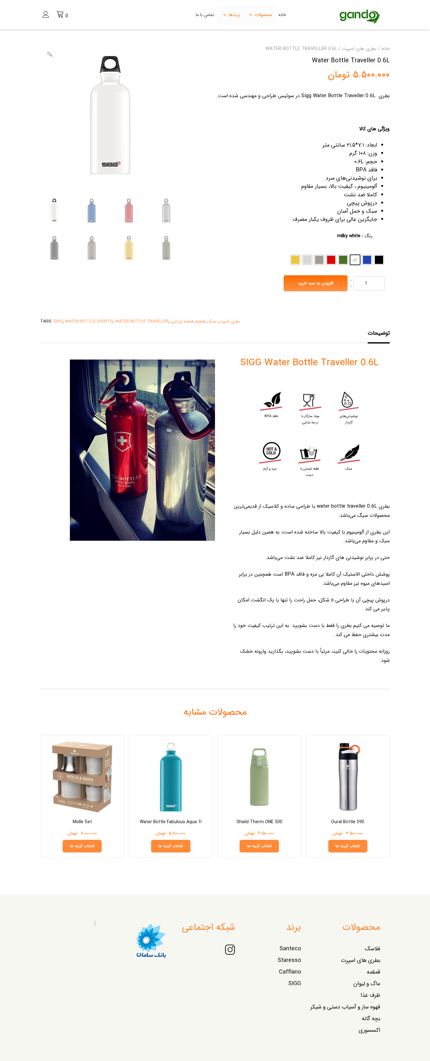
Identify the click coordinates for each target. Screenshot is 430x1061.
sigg (58, 321)
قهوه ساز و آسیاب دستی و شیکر (345, 1006)
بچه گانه (371, 1018)
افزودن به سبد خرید (315, 283)
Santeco (290, 948)
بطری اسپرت (229, 321)
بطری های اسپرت (359, 49)
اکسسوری (369, 1030)
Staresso (289, 960)
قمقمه (200, 321)
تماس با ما (205, 14)
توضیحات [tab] (379, 333)
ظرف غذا (370, 995)
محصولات (263, 14)
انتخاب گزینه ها (348, 846)
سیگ (212, 321)
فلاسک (372, 948)
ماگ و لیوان (366, 983)
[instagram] (230, 951)
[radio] (379, 260)
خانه (282, 14)
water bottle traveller (142, 321)
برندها (234, 14)
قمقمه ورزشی (182, 321)
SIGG (294, 983)
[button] (49, 54)
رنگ (368, 236)
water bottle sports (89, 321)
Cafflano (290, 972)
